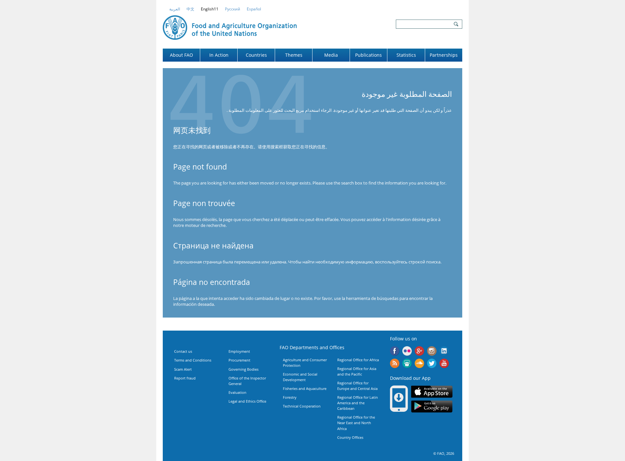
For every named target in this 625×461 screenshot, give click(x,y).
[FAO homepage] (230, 27)
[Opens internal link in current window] (394, 364)
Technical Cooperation (302, 406)
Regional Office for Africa (358, 359)
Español (254, 9)
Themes (293, 55)
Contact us (183, 351)
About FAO (181, 55)
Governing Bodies (243, 369)
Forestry (290, 397)
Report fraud (185, 378)
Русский (232, 9)
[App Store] (431, 392)
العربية (174, 9)
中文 (190, 9)
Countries (256, 55)
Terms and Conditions (192, 360)
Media (331, 55)
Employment (239, 351)
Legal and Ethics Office (247, 401)
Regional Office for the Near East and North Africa (356, 423)
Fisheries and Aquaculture (304, 388)
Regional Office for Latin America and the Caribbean (357, 403)
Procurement (239, 360)
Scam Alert (183, 369)
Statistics (406, 55)
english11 (209, 9)
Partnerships (444, 55)
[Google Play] (431, 407)
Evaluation (237, 392)
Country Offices (350, 437)
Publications (368, 55)
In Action (219, 55)
